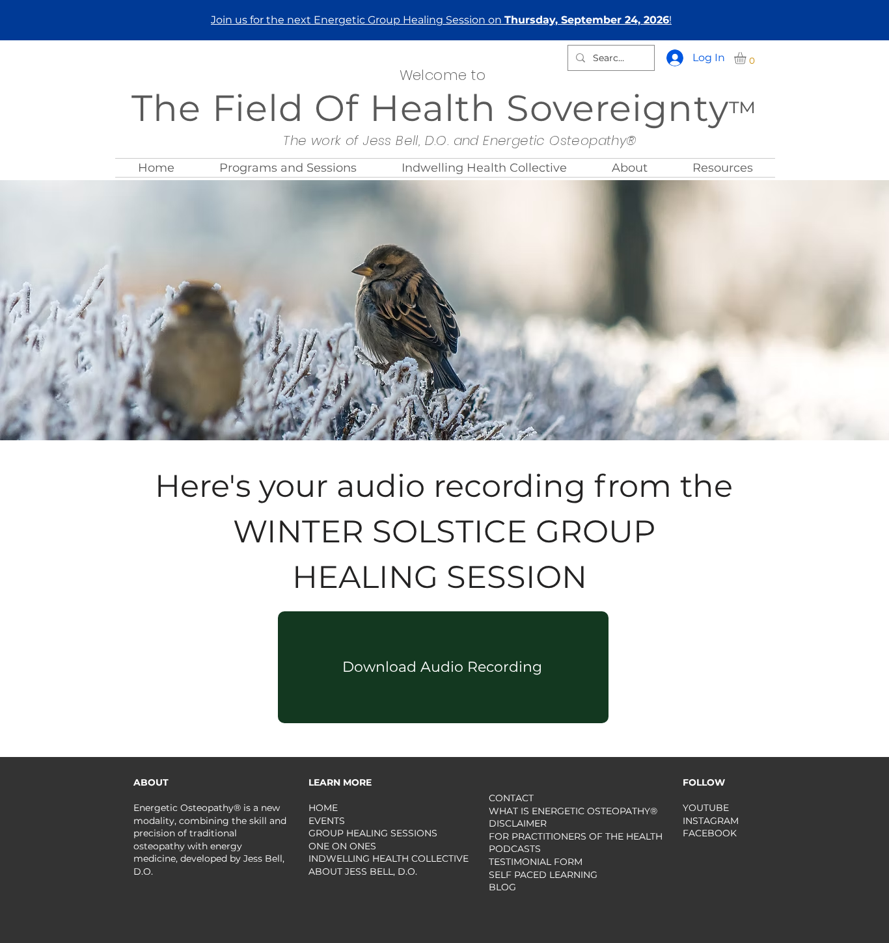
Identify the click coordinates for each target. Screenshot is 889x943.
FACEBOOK (710, 833)
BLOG (502, 887)
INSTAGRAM (711, 821)
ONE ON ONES (342, 846)
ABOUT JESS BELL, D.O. (362, 871)
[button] (747, 58)
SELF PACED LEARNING (543, 875)
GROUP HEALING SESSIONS (372, 833)
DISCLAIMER (518, 823)
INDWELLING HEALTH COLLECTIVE (388, 858)
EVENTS (326, 821)
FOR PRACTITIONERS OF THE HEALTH (576, 836)
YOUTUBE (706, 808)
